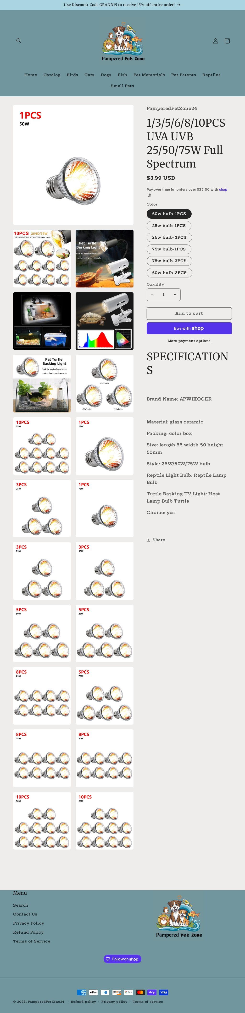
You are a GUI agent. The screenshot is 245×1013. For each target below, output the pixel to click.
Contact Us (25, 914)
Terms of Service (31, 941)
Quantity (155, 284)
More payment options (189, 341)
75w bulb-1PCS (169, 249)
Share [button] (159, 540)
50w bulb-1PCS (169, 213)
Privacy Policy (28, 923)
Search (20, 905)
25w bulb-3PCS (169, 237)
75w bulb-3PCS (169, 261)
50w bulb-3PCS (169, 273)
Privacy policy (114, 1001)
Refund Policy (28, 932)
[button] (19, 41)
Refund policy (83, 1001)
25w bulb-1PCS (169, 225)
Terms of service (148, 1001)
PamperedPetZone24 (46, 1001)
